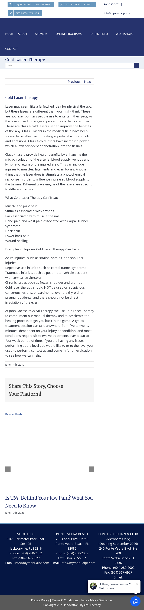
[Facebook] (72, 581)
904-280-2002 (112, 4)
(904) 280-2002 (31, 553)
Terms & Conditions (65, 600)
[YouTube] (63, 581)
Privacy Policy (40, 600)
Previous (74, 81)
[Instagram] (80, 581)
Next (87, 81)
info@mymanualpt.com (117, 13)
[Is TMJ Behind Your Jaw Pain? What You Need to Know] (50, 426)
